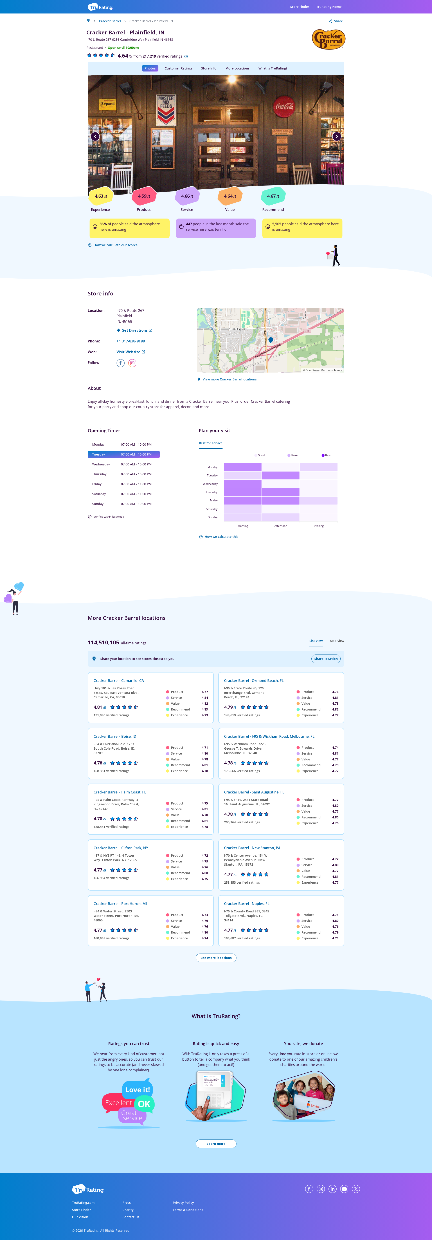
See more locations (216, 958)
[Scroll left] (95, 136)
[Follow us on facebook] (122, 363)
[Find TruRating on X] (356, 1189)
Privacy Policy (183, 1202)
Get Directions (135, 330)
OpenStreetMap (316, 370)
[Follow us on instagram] (134, 363)
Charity (128, 1210)
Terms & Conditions (188, 1210)
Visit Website (128, 351)
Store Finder (299, 6)
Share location (326, 659)
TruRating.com (83, 1202)
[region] (216, 136)
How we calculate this (221, 536)
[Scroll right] (337, 136)
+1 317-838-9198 (131, 341)
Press (126, 1202)
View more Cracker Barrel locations (230, 379)
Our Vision (80, 1217)
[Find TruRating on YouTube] (344, 1189)
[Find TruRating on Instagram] (321, 1189)
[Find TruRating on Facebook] (309, 1189)
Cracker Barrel (110, 21)
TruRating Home (329, 6)
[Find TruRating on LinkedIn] (332, 1189)
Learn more (216, 1144)
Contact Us (130, 1217)
